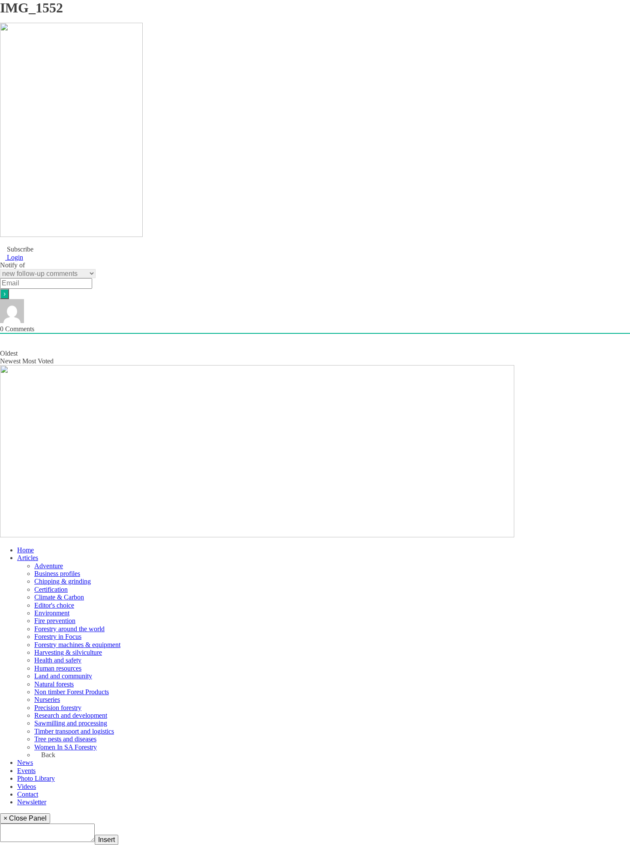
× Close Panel (25, 818)
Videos (26, 786)
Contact (27, 794)
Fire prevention (54, 620)
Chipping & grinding (62, 581)
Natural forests (54, 684)
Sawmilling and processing (70, 723)
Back (47, 754)
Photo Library (36, 778)
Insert (106, 839)
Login (14, 257)
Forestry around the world (69, 628)
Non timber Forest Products (71, 691)
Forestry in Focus (57, 636)
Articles (27, 557)
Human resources (57, 668)
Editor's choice (54, 605)
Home (25, 550)
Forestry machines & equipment (77, 644)
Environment (51, 613)
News (25, 762)
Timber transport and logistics (74, 731)
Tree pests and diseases (65, 739)
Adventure (48, 565)
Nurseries (47, 699)
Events (26, 770)
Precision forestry (57, 707)
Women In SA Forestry (65, 747)
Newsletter (31, 802)
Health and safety (57, 660)
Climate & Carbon (59, 597)
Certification (51, 589)
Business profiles (57, 573)
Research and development (70, 715)
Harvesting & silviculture (68, 652)
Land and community (63, 676)
